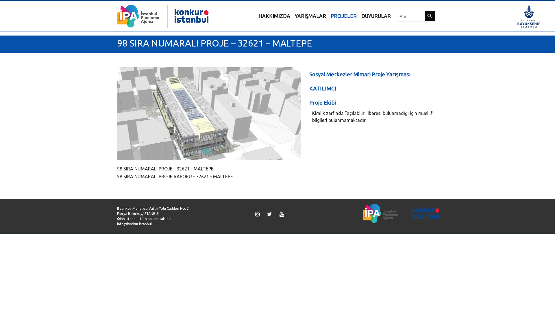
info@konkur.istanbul (134, 224)
